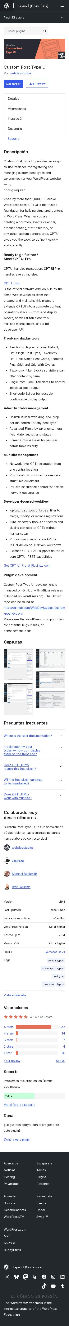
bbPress (10, 1243)
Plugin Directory (14, 17)
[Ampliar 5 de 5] (60, 696)
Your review (12, 1061)
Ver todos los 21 (55, 951)
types (60, 984)
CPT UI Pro (12, 283)
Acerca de (11, 1163)
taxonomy (48, 984)
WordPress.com (15, 1229)
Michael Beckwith (24, 874)
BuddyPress (12, 1250)
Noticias (9, 1170)
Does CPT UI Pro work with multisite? (18, 796)
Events (41, 1203)
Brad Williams (21, 887)
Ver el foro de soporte (19, 1105)
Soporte (13, 139)
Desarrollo (15, 129)
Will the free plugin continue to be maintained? (23, 781)
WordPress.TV (14, 1217)
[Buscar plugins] (44, 31)
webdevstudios (20, 73)
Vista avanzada (15, 995)
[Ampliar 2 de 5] (28, 688)
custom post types (53, 968)
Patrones (42, 1184)
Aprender (10, 1196)
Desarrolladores (15, 1210)
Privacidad (11, 1184)
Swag (42, 1217)
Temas (41, 1170)
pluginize (18, 861)
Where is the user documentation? (28, 736)
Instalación (15, 118)
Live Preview (37, 83)
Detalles (13, 98)
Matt (7, 1236)
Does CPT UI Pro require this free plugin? (20, 767)
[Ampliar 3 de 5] (60, 654)
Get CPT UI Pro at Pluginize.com (27, 565)
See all (60, 1061)
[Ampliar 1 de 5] (28, 654)
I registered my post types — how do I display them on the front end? (22, 750)
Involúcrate (44, 1196)
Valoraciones (17, 109)
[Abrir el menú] (63, 6)
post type (58, 976)
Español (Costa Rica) (28, 1267)
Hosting (9, 1177)
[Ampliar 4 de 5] (60, 676)
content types (56, 960)
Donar (40, 1210)
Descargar (13, 83)
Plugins (41, 1177)
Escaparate (44, 1163)
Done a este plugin (17, 1139)
